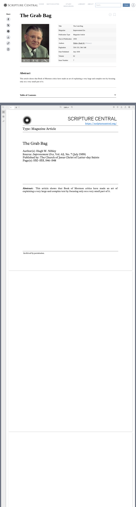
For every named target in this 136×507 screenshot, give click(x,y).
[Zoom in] (72, 107)
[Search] (3, 107)
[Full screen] (117, 107)
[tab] (3, 112)
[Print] (129, 107)
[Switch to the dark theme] (113, 107)
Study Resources (69, 5)
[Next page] (19, 107)
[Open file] (121, 107)
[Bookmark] (3, 116)
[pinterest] (8, 31)
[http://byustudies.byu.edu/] (46, 261)
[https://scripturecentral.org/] (101, 123)
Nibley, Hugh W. (79, 43)
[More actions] (133, 107)
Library (81, 4)
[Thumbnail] (3, 112)
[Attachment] (3, 121)
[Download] (125, 107)
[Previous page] (7, 107)
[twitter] (8, 25)
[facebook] (8, 19)
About (91, 4)
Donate (126, 5)
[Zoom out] (60, 107)
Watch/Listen (53, 4)
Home (41, 4)
